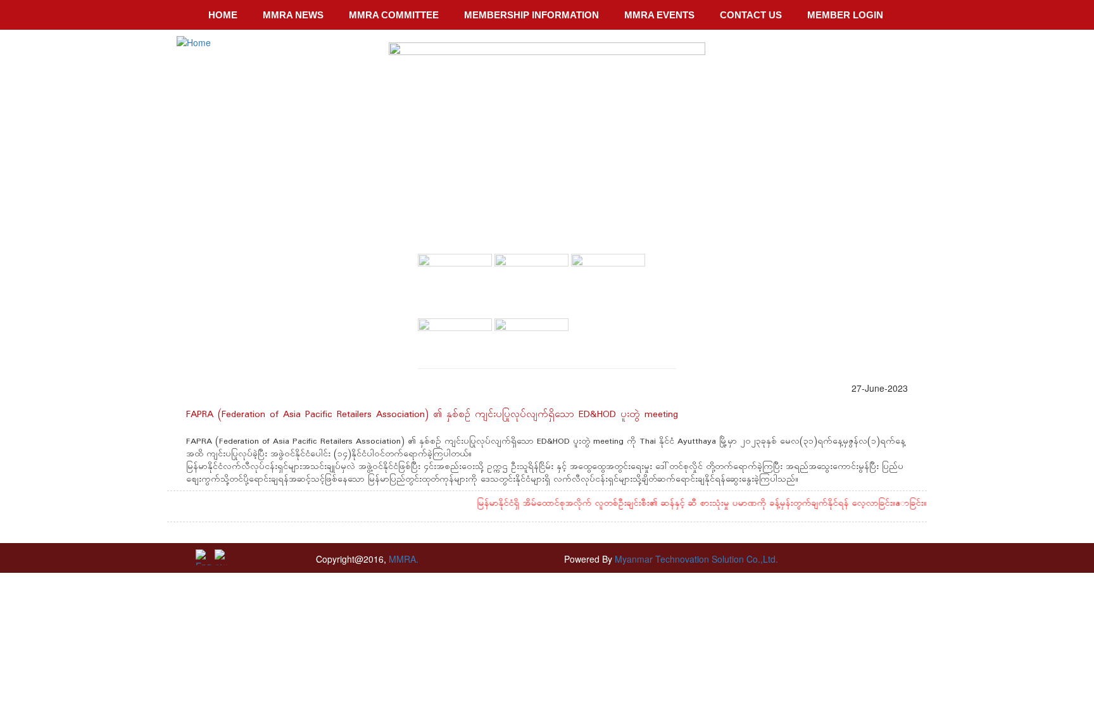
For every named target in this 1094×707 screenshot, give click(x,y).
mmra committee (394, 14)
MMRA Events (659, 14)
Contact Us (751, 14)
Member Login (845, 14)
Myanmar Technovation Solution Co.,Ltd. (696, 559)
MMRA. (402, 559)
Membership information (531, 14)
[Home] (194, 42)
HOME (222, 14)
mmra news (293, 14)
